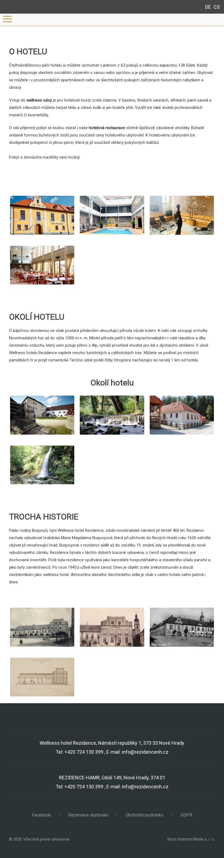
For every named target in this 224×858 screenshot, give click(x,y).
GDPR (186, 815)
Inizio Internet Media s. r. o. (191, 839)
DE (208, 7)
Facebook (41, 815)
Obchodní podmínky (144, 815)
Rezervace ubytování (88, 815)
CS (217, 7)
